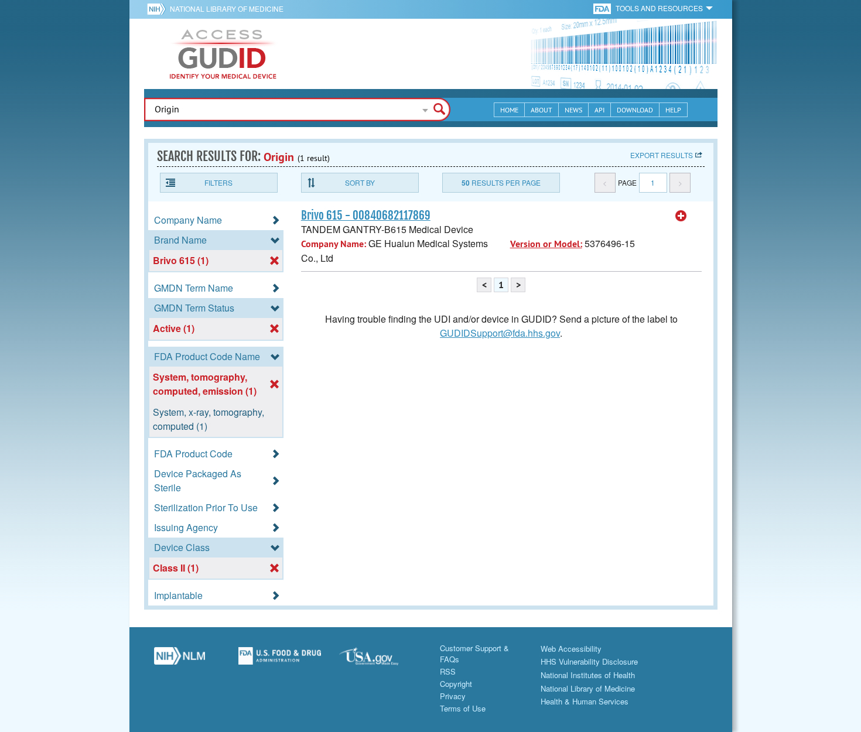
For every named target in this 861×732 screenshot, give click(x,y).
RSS (448, 671)
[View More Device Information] (681, 216)
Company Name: (333, 244)
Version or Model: (546, 244)
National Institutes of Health (588, 674)
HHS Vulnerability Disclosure (589, 661)
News (573, 109)
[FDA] (603, 8)
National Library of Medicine (226, 8)
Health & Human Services (584, 701)
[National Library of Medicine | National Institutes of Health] (179, 660)
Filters (218, 182)
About (541, 109)
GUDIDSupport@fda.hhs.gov (500, 333)
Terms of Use (463, 708)
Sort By (360, 182)
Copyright (456, 683)
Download (635, 109)
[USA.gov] (380, 660)
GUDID (223, 54)
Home (509, 109)
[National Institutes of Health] (158, 9)
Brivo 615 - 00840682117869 (365, 215)
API (599, 109)
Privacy (453, 696)
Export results (661, 155)
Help (673, 109)
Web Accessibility (571, 648)
